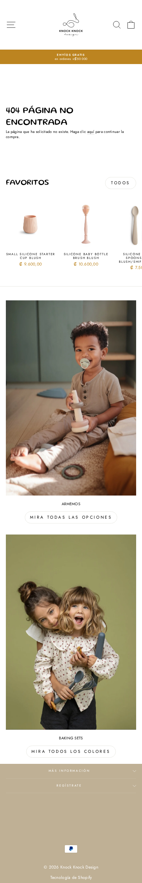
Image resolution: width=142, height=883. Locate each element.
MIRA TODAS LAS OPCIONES (71, 517)
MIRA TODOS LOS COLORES (71, 751)
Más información (69, 771)
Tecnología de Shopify (71, 877)
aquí (90, 131)
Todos (120, 183)
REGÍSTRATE (69, 785)
